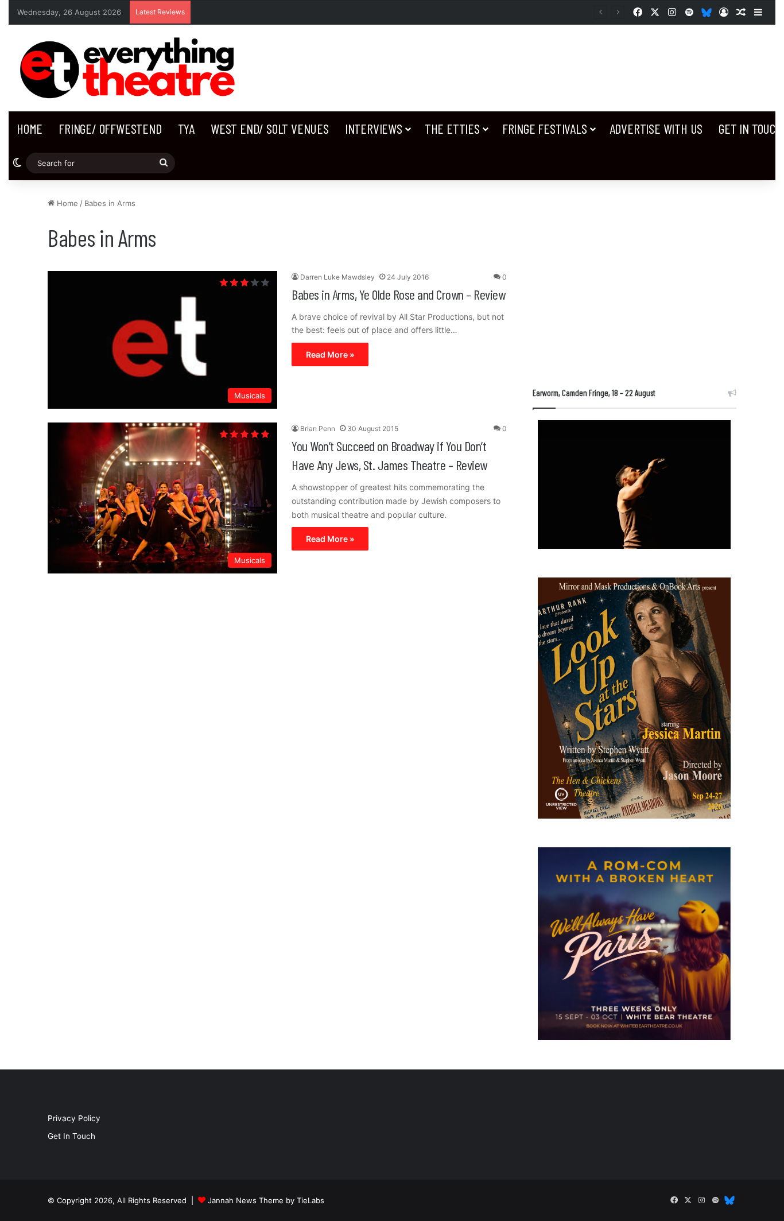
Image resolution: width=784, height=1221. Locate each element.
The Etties (452, 128)
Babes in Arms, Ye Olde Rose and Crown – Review (398, 294)
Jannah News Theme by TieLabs (266, 1200)
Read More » (330, 354)
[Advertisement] (634, 277)
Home (29, 128)
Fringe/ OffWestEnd (110, 128)
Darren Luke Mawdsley (337, 277)
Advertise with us (656, 128)
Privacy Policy (74, 1118)
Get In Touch (71, 1136)
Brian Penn (317, 428)
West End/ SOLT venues (270, 128)
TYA (186, 128)
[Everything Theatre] (131, 68)
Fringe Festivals (544, 128)
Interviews (373, 128)
